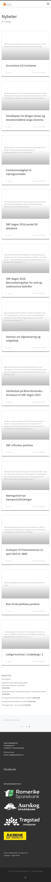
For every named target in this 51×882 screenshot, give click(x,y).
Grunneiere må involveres (21, 65)
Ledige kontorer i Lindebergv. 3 (24, 654)
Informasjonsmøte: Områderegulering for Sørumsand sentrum (24, 692)
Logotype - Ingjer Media (12, 855)
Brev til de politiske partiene (22, 604)
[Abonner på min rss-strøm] (25, 877)
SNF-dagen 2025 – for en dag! (12, 705)
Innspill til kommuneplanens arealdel (14, 701)
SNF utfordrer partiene (19, 445)
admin (9, 72)
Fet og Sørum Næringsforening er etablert (17, 698)
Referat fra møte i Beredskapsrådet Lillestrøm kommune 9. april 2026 (14, 684)
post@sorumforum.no (16, 755)
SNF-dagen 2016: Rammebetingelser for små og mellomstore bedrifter (24, 282)
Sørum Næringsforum (22, 871)
